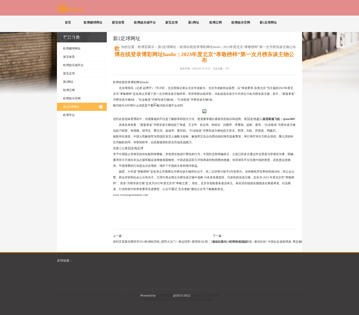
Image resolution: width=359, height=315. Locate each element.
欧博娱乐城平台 (145, 22)
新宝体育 (118, 22)
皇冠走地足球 (134, 148)
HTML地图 (211, 295)
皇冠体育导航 (153, 299)
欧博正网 (215, 22)
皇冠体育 (169, 299)
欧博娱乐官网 (240, 22)
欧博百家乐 (146, 47)
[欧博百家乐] (70, 9)
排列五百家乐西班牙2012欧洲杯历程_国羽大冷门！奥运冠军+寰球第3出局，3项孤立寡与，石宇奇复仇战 (152, 241)
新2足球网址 (268, 22)
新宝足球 (171, 22)
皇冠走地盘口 (253, 119)
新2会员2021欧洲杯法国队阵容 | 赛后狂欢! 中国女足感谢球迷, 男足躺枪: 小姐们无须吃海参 (252, 241)
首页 (68, 22)
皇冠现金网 (183, 299)
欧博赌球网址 (93, 22)
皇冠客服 (197, 299)
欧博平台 (68, 38)
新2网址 (193, 22)
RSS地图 (197, 295)
